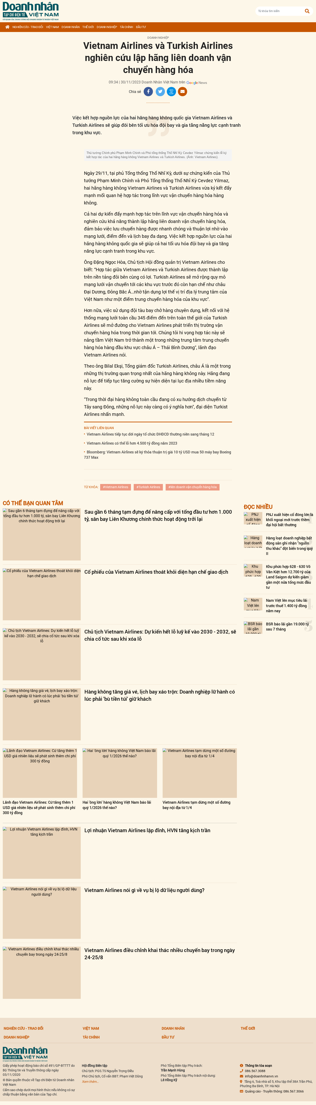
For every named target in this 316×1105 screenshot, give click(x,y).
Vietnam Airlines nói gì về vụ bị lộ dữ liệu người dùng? (144, 890)
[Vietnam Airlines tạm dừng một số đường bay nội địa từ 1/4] (200, 773)
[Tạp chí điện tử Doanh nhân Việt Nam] (31, 10)
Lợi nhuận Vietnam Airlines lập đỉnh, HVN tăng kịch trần (147, 830)
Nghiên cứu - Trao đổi (27, 27)
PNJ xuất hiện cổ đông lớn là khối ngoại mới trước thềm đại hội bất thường (289, 519)
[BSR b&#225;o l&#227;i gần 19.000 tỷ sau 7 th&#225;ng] (253, 627)
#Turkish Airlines (148, 487)
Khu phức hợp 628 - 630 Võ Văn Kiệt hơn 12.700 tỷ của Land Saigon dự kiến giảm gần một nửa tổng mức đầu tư (288, 577)
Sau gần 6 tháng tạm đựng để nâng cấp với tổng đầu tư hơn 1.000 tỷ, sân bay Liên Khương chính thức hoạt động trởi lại (158, 515)
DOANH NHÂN (70, 27)
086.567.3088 (255, 1071)
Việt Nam (52, 27)
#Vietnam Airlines (115, 487)
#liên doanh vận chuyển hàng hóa (192, 487)
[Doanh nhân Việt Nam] (25, 1054)
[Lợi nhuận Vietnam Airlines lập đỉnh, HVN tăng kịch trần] (42, 853)
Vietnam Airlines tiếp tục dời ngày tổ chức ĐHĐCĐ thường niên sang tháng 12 (150, 434)
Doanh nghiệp (107, 27)
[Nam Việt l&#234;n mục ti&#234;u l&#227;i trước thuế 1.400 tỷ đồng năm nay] (253, 604)
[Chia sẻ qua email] (182, 91)
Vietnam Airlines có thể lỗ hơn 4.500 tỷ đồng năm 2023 (132, 443)
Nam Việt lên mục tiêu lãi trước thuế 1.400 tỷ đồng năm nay (286, 605)
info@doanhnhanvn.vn (261, 1076)
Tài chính (126, 27)
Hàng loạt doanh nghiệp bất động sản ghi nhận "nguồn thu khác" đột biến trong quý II (289, 545)
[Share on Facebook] (148, 91)
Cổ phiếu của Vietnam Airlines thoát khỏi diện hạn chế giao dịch (156, 571)
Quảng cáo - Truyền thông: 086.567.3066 (274, 1091)
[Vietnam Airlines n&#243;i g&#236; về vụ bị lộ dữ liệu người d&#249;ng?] (42, 913)
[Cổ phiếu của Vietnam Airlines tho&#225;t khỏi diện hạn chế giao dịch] (42, 594)
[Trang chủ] (7, 27)
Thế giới (88, 27)
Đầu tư (141, 27)
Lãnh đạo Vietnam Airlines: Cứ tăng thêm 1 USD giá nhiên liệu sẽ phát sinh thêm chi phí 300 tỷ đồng (39, 807)
